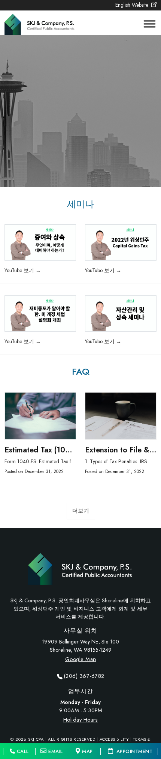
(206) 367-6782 (84, 676)
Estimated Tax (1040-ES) (46, 450)
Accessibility (114, 739)
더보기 (80, 511)
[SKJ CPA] (40, 22)
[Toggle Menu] (146, 23)
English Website (132, 5)
